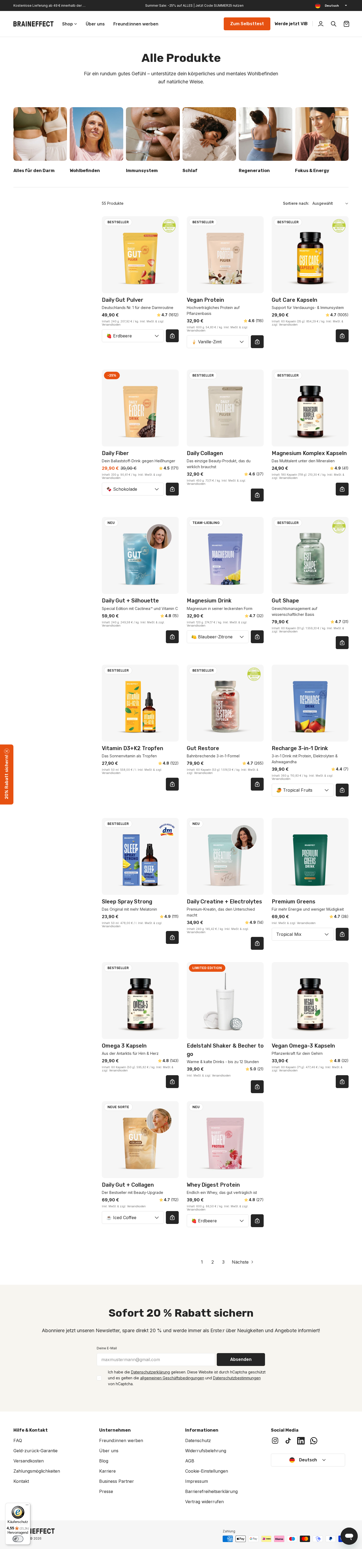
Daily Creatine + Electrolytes (224, 901)
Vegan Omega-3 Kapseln (303, 1045)
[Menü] (27, 1506)
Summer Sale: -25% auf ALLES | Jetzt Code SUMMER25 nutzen (194, 5)
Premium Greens (293, 901)
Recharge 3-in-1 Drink (300, 748)
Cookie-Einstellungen (206, 1471)
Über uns (108, 1450)
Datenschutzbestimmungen (237, 1378)
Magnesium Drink (209, 600)
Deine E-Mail (107, 1348)
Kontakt (21, 1481)
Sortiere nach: (296, 203)
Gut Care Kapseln (294, 300)
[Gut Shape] (310, 555)
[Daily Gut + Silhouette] (140, 555)
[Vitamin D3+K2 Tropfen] (140, 703)
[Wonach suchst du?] (333, 23)
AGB (189, 1461)
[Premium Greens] (310, 856)
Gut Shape (285, 600)
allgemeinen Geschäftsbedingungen (172, 1378)
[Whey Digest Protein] (225, 1139)
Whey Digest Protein (213, 1185)
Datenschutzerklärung (150, 1372)
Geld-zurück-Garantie (35, 1450)
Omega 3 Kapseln (124, 1045)
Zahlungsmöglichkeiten (36, 1471)
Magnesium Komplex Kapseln (309, 453)
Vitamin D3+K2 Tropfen (132, 748)
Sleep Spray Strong (127, 901)
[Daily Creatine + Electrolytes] (225, 856)
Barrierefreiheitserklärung (211, 1491)
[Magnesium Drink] (225, 555)
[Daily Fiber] (140, 408)
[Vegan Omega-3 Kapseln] (310, 1000)
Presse (106, 1491)
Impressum (196, 1481)
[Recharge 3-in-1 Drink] (310, 703)
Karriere (107, 1471)
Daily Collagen (205, 453)
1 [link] (202, 1262)
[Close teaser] (6, 751)
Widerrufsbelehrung (205, 1450)
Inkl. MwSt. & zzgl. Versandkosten (294, 923)
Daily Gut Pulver (122, 300)
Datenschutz (198, 1440)
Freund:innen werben (121, 1440)
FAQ (17, 1440)
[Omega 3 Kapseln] (140, 1000)
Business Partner (116, 1481)
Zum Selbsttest (247, 23)
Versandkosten (28, 1461)
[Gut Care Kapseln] (310, 254)
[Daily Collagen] (225, 408)
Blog (103, 1461)
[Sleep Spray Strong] (140, 856)
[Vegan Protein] (225, 254)
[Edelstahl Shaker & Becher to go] (225, 1000)
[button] (6, 774)
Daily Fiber (115, 453)
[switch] (18, 1539)
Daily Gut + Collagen (128, 1185)
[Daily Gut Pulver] (140, 254)
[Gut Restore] (225, 703)
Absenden (241, 1359)
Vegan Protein (205, 300)
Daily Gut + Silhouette (130, 600)
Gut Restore (203, 748)
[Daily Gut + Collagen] (140, 1139)
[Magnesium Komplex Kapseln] (310, 408)
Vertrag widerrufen (204, 1501)
